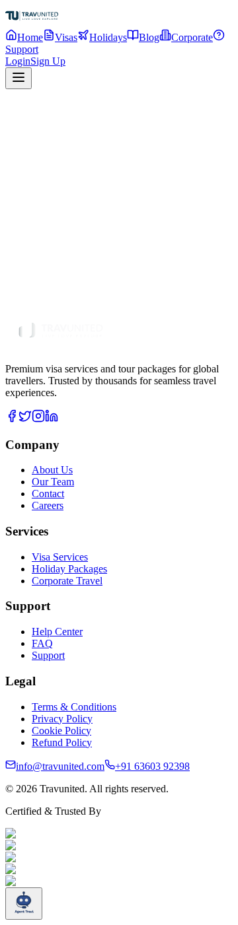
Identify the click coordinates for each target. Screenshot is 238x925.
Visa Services (33, 294)
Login (17, 61)
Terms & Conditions (74, 706)
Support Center (168, 294)
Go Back (111, 262)
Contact (48, 493)
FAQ (42, 643)
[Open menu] (18, 78)
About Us (52, 469)
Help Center (57, 631)
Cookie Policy (61, 730)
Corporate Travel (67, 580)
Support (48, 655)
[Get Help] (23, 903)
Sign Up (47, 61)
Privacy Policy (62, 718)
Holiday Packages (99, 294)
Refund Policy (62, 742)
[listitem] (12, 419)
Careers (47, 505)
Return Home (47, 261)
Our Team (53, 481)
